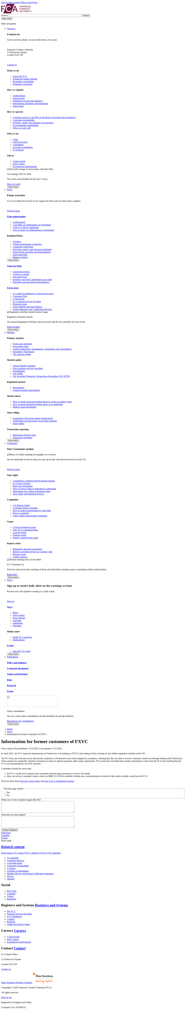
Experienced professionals (25, 166)
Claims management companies (27, 244)
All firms (17, 241)
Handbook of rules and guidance (28, 101)
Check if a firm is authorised (26, 227)
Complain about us (15, 860)
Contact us (12, 65)
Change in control (21, 274)
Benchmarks (18, 387)
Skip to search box (29, 2)
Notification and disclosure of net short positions (35, 421)
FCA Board (18, 150)
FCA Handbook (14, 916)
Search (4, 15)
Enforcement (19, 98)
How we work (13, 184)
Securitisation (19, 371)
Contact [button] (20, 948)
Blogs (15, 612)
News (9, 580)
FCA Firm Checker (22, 483)
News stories (19, 615)
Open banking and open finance (27, 306)
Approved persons (21, 271)
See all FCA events (21, 651)
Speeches (17, 620)
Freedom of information (18, 871)
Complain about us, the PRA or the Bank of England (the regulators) (44, 117)
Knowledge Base (21, 346)
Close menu (13, 187)
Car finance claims (21, 505)
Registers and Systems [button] (51, 905)
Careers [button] (20, 930)
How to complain (21, 513)
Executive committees (23, 147)
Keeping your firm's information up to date (32, 279)
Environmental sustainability (26, 125)
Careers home (19, 161)
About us (11, 28)
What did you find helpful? (13, 814)
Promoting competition (23, 81)
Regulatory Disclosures (23, 351)
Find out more (13, 211)
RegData (11, 922)
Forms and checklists (22, 344)
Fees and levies (20, 277)
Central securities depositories (26, 390)
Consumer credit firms (23, 247)
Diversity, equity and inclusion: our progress (33, 122)
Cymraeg (11, 868)
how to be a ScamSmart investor (59, 781)
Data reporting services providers (28, 368)
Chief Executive (20, 142)
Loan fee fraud (19, 532)
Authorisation (19, 95)
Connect (11, 919)
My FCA (11, 911)
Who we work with (22, 128)
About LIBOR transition (24, 366)
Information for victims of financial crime (31, 491)
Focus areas (13, 288)
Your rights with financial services (28, 494)
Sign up (10, 601)
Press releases (19, 618)
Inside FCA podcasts (22, 637)
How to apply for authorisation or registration (33, 230)
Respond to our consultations (20, 721)
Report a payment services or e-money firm (32, 551)
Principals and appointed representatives (31, 282)
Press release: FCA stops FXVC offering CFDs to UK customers (31, 853)
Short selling (18, 423)
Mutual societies (20, 257)
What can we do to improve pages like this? (21, 799)
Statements (18, 623)
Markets (10, 332)
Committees (18, 144)
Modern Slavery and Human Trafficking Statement (30, 873)
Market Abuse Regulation (24, 407)
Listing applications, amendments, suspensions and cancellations (42, 349)
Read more (12, 574)
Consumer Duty (20, 296)
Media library (19, 640)
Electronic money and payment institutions (32, 249)
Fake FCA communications (25, 530)
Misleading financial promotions (27, 549)
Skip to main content (10, 2)
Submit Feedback (9, 830)
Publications (12, 657)
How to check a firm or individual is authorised (34, 488)
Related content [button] (13, 847)
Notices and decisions (17, 674)
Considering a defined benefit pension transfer (34, 481)
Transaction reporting (22, 437)
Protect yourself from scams (25, 537)
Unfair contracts (20, 557)
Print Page (6, 832)
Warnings (17, 625)
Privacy (10, 876)
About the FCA (20, 76)
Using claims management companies (30, 516)
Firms (9, 189)
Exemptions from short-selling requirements (33, 418)
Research (11, 685)
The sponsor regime (22, 354)
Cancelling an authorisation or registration (32, 225)
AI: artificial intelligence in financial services (33, 293)
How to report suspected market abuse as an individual (38, 404)
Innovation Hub (20, 254)
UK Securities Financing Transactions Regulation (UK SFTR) (41, 376)
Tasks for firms (14, 266)
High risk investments (23, 486)
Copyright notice (14, 863)
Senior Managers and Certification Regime (32, 309)
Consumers (12, 443)
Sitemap (10, 879)
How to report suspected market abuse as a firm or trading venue (42, 401)
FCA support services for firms (27, 301)
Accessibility (13, 858)
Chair (15, 139)
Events (10, 645)
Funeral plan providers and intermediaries (32, 252)
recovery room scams (30, 781)
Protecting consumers (22, 84)
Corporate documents (17, 668)
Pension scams (19, 535)
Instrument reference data (24, 435)
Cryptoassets (18, 299)
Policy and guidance (17, 662)
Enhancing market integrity (25, 79)
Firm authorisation (16, 216)
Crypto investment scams (24, 527)
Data (9, 680)
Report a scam (19, 554)
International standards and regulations (30, 103)
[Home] (16, 12)
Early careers (19, 164)
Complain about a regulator (25, 508)
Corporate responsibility (24, 120)
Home (10, 729)
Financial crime (20, 304)
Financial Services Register (19, 914)
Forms (10, 691)
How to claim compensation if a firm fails (32, 510)
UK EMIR (18, 373)
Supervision (18, 106)
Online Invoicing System (18, 924)
